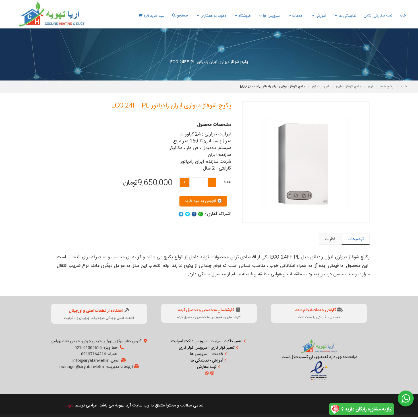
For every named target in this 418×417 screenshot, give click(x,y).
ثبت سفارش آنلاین (378, 16)
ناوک (69, 405)
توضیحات (355, 239)
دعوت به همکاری (213, 16)
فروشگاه (244, 16)
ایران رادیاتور (321, 86)
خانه (403, 16)
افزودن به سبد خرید (201, 201)
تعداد (227, 182)
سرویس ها (271, 16)
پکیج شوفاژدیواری (349, 86)
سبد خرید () (154, 16)
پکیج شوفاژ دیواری (381, 86)
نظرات (330, 239)
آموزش (320, 16)
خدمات (297, 16)
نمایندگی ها (347, 16)
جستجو (182, 16)
